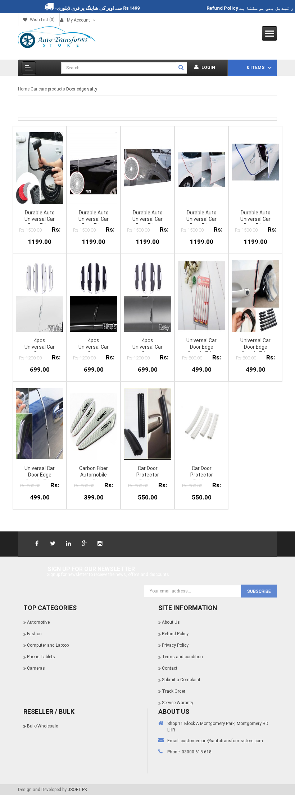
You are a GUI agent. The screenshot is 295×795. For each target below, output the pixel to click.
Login (207, 67)
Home (24, 89)
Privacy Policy (175, 645)
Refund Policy (232, 8)
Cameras (36, 668)
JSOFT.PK (77, 789)
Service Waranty (177, 702)
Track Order (173, 691)
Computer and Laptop (48, 645)
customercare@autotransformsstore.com (222, 740)
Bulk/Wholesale (42, 726)
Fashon (34, 633)
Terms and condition (182, 656)
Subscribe (259, 591)
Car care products (48, 89)
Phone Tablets (41, 656)
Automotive (38, 622)
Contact (169, 668)
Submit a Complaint (181, 679)
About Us (171, 622)
